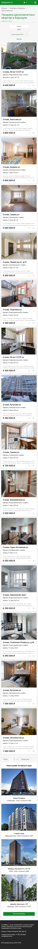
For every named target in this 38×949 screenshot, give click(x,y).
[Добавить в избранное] (33, 85)
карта (19, 29)
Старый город (19, 833)
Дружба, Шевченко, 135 (19, 904)
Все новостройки (19, 914)
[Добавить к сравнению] (29, 85)
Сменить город (6, 21)
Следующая (25, 759)
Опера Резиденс (19, 798)
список (19, 26)
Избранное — (26, 2)
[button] (19, 34)
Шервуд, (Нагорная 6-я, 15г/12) (19, 869)
